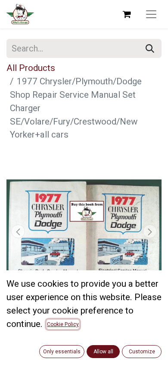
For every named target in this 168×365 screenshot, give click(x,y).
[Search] (150, 48)
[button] (18, 231)
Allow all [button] (103, 352)
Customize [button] (142, 352)
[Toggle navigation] (151, 14)
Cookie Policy (63, 324)
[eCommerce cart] (126, 14)
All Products (30, 68)
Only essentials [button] (62, 352)
